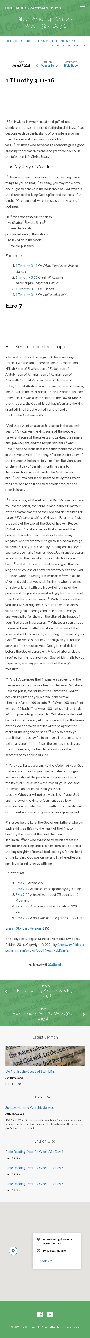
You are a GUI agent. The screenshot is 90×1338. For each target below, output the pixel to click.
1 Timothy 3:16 (27, 277)
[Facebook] (40, 1315)
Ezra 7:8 (22, 883)
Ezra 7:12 (22, 889)
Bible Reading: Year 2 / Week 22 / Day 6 (34, 1168)
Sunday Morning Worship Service (29, 1107)
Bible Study (41, 41)
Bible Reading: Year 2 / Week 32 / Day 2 (43, 1016)
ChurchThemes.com (67, 1326)
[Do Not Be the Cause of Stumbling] (45, 1063)
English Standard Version (23, 928)
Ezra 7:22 (22, 894)
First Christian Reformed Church (33, 8)
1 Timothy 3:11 (27, 266)
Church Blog (23, 41)
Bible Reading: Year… (63, 41)
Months (77, 45)
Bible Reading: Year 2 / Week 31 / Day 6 (47, 993)
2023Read (54, 964)
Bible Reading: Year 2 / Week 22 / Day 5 (34, 1184)
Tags (64, 45)
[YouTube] (50, 1315)
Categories (49, 45)
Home (8, 41)
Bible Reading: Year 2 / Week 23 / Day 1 (34, 1152)
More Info (46, 1261)
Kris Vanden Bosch (47, 65)
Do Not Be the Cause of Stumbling (30, 1071)
